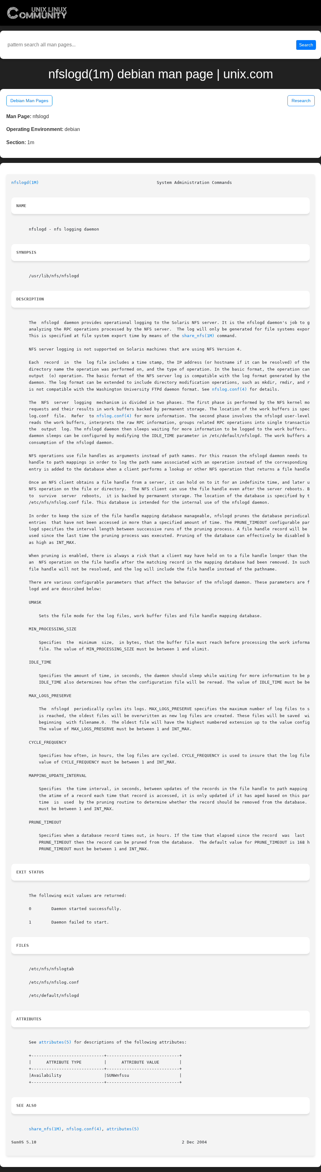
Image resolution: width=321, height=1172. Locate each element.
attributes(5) (55, 1042)
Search (306, 44)
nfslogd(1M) (25, 182)
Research (301, 100)
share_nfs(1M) (198, 335)
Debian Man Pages (29, 100)
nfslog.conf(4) (229, 389)
